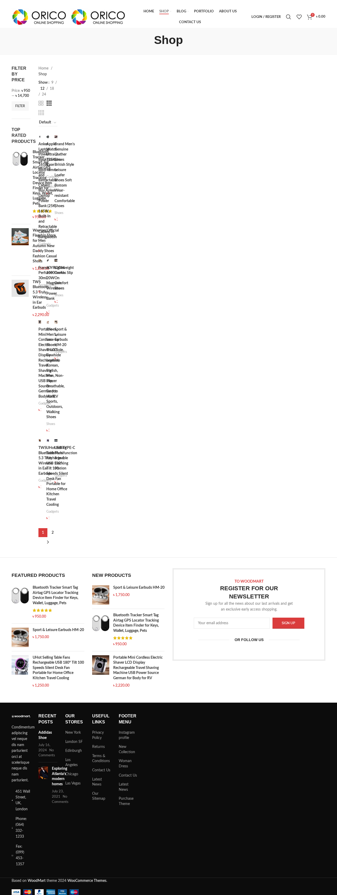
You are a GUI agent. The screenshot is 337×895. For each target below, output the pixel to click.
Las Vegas (73, 783)
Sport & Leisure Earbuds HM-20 (58, 630)
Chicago (71, 774)
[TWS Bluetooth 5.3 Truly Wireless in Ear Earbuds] (20, 299)
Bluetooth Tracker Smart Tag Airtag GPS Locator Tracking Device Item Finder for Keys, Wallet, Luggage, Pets (55, 595)
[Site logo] (41, 17)
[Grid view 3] (49, 103)
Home (43, 68)
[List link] (21, 828)
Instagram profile (127, 735)
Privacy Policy (98, 735)
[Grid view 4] (41, 112)
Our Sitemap (98, 796)
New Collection (127, 749)
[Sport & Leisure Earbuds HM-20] (20, 637)
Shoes (58, 213)
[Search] (288, 17)
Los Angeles (71, 762)
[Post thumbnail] (43, 785)
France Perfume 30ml (45, 273)
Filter (20, 106)
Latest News (97, 782)
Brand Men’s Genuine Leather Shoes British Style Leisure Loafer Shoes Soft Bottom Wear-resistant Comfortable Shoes (64, 175)
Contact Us (101, 770)
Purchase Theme (126, 801)
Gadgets (44, 244)
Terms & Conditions (101, 758)
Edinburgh (73, 751)
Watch (51, 186)
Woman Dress (125, 763)
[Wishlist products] (299, 17)
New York (73, 732)
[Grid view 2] (40, 103)
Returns (98, 747)
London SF (74, 742)
